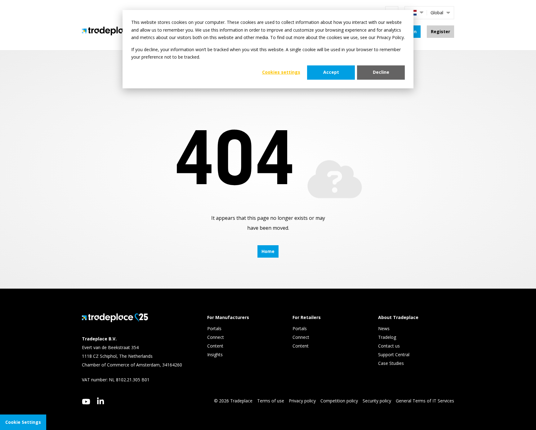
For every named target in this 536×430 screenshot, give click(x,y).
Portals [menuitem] (214, 328)
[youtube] (86, 402)
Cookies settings (281, 72)
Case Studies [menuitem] (391, 363)
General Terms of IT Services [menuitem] (425, 401)
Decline (381, 72)
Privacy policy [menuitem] (302, 401)
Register (440, 31)
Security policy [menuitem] (377, 401)
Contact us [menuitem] (389, 346)
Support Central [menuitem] (393, 354)
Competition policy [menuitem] (339, 401)
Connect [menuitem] (216, 337)
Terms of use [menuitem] (270, 401)
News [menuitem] (384, 328)
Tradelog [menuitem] (387, 337)
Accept (331, 72)
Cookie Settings (23, 422)
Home (268, 251)
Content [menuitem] (216, 346)
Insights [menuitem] (215, 354)
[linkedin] (100, 400)
